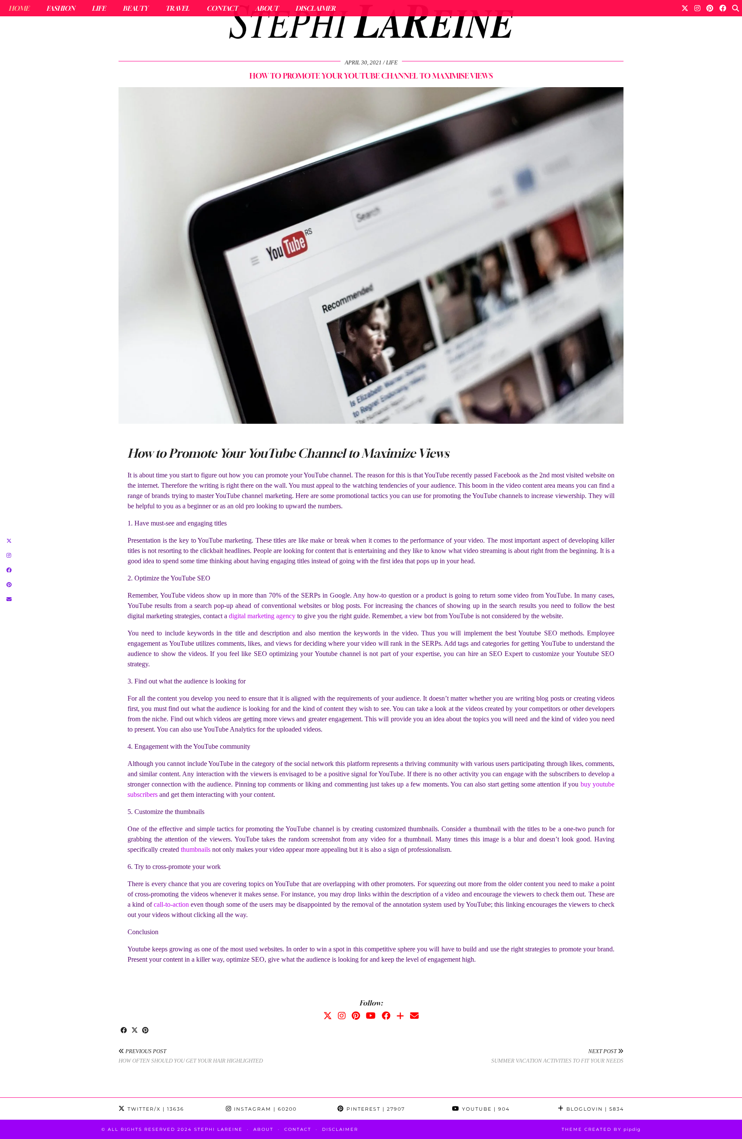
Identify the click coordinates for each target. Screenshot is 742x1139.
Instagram (264, 1109)
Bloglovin (594, 1109)
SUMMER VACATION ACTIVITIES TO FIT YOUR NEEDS (557, 1056)
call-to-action (171, 904)
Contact (222, 8)
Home (19, 8)
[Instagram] (697, 8)
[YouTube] (371, 1016)
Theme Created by (601, 1129)
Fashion (60, 8)
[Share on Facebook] (124, 1031)
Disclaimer (315, 8)
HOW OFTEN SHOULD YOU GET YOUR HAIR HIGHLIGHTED (191, 1056)
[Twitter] (684, 8)
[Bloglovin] (400, 1016)
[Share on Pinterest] (145, 1031)
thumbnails (195, 849)
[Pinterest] (709, 8)
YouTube (485, 1109)
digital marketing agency (262, 616)
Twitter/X (154, 1109)
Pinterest (374, 1109)
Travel (177, 8)
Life (99, 8)
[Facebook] (722, 8)
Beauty (135, 8)
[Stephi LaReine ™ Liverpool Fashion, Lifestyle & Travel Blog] (371, 24)
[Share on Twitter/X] (134, 1031)
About (266, 8)
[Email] (414, 1016)
